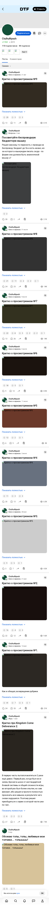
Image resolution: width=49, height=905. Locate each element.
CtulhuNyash (14, 72)
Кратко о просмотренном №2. (20, 583)
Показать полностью (12, 111)
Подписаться (23, 33)
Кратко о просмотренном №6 (19, 353)
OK (42, 893)
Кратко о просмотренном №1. (20, 650)
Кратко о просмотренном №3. (20, 516)
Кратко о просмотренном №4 (19, 457)
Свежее (5, 66)
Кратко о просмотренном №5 (19, 405)
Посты (5, 59)
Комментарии (16, 59)
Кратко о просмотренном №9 (19, 79)
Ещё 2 (24, 52)
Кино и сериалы (15, 75)
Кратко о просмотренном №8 (19, 233)
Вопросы (12, 133)
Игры (11, 719)
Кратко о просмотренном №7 (19, 301)
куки (18, 893)
